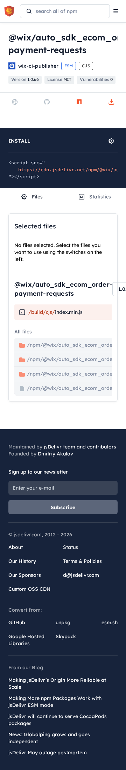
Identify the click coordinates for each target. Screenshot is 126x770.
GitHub (16, 622)
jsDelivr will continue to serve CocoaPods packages (57, 719)
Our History (22, 561)
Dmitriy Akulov (55, 454)
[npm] (79, 102)
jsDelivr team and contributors (80, 447)
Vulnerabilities (96, 79)
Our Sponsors (24, 575)
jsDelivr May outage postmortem (47, 752)
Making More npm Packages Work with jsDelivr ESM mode (55, 701)
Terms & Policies (82, 561)
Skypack (66, 636)
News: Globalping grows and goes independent (49, 738)
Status (70, 547)
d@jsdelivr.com (81, 575)
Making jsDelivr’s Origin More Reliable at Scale (57, 683)
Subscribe (63, 507)
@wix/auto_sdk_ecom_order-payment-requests (63, 288)
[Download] (111, 102)
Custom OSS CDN (29, 589)
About (15, 547)
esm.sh (110, 622)
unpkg (63, 622)
